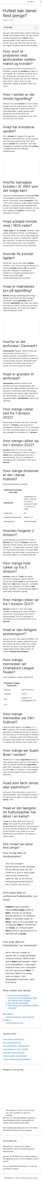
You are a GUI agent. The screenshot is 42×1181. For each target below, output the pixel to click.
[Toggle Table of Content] (35, 27)
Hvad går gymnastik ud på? (14, 1053)
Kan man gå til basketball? (18, 1003)
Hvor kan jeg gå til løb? (12, 1043)
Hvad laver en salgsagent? (13, 1039)
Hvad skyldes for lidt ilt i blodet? (15, 1049)
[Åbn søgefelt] (41, 1)
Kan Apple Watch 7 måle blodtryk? (16, 1046)
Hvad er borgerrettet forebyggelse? (17, 1059)
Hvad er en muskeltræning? (19, 995)
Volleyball (9, 1014)
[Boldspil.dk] (12, 2)
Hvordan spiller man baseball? (15, 1056)
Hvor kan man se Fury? (15, 1023)
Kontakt (35, 1178)
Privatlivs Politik (25, 1178)
